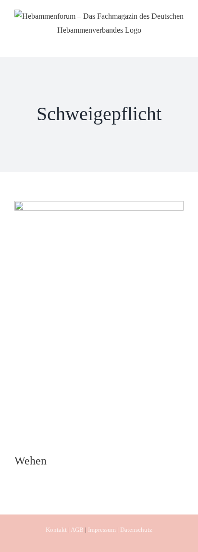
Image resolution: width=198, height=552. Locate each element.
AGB (77, 529)
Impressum (102, 529)
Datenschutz (136, 529)
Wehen (30, 460)
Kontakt (56, 529)
